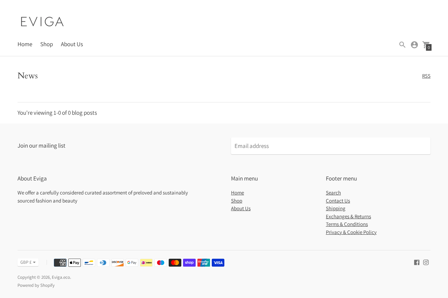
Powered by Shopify (36, 285)
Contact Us (338, 200)
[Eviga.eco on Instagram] (426, 261)
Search (333, 192)
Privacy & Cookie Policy (351, 232)
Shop (46, 44)
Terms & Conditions (347, 224)
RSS (426, 76)
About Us (72, 44)
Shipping (335, 208)
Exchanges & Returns (348, 216)
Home (25, 44)
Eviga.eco (61, 277)
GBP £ (25, 262)
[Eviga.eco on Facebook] (417, 261)
